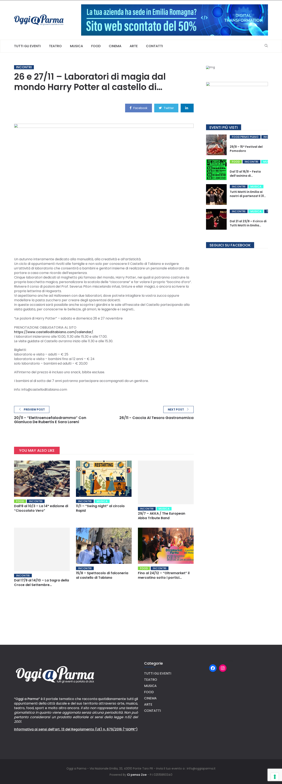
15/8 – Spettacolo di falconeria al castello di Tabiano (102, 575)
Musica (102, 501)
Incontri (24, 67)
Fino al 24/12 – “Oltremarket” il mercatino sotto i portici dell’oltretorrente (164, 578)
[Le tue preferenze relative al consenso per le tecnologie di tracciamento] (275, 777)
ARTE (134, 46)
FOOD (96, 46)
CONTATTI (154, 46)
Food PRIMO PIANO (245, 137)
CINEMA (115, 46)
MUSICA (76, 46)
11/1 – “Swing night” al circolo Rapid (100, 508)
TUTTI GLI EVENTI (27, 46)
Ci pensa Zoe (137, 775)
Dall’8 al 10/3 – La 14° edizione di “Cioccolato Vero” (41, 508)
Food (20, 501)
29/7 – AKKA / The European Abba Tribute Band (161, 515)
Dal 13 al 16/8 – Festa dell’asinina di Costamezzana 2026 (246, 175)
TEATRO (55, 46)
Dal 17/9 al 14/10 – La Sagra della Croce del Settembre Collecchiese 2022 (41, 585)
